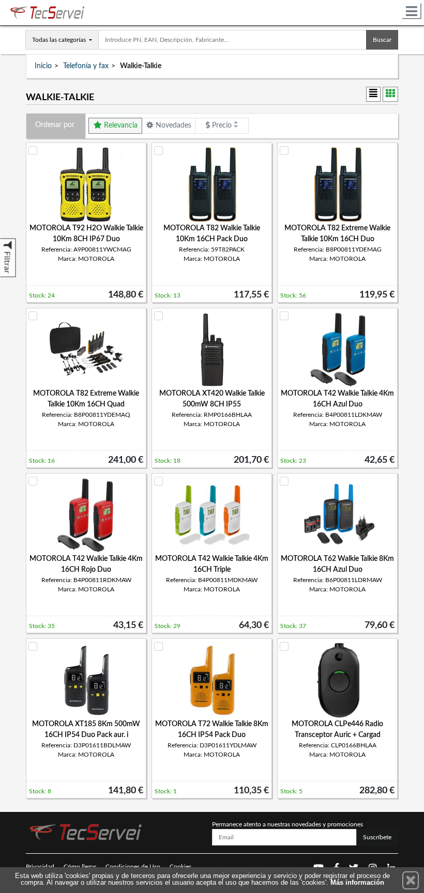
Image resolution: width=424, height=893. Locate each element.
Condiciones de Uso (132, 867)
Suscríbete (377, 837)
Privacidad (40, 867)
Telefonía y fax (86, 66)
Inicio (43, 66)
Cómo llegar (80, 867)
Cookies (180, 867)
